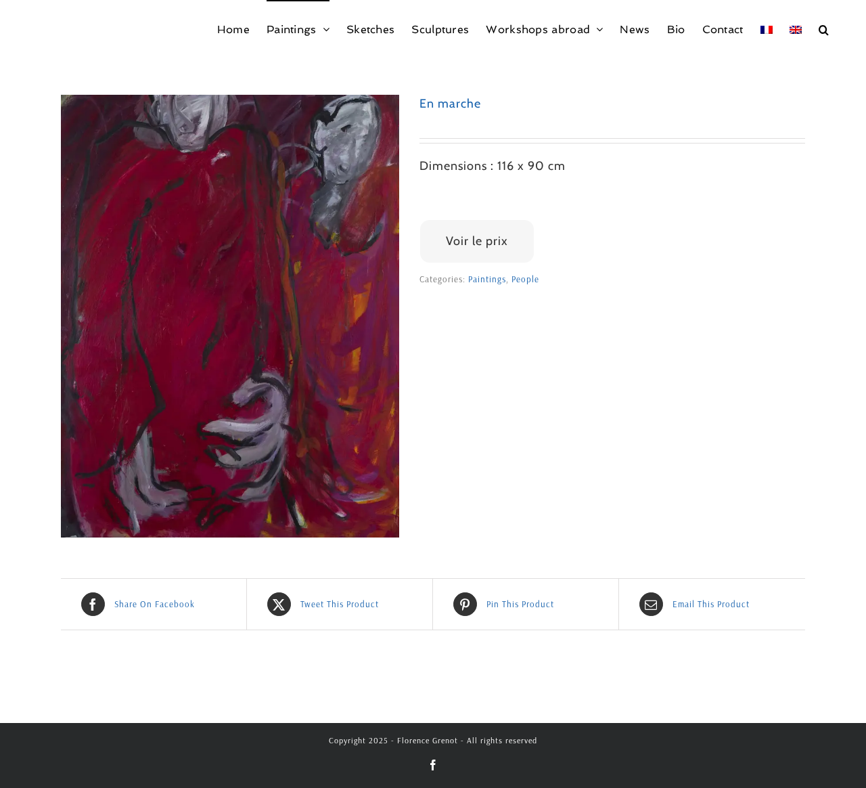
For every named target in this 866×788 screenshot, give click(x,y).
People (525, 278)
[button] (824, 29)
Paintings (487, 278)
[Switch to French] (766, 29)
